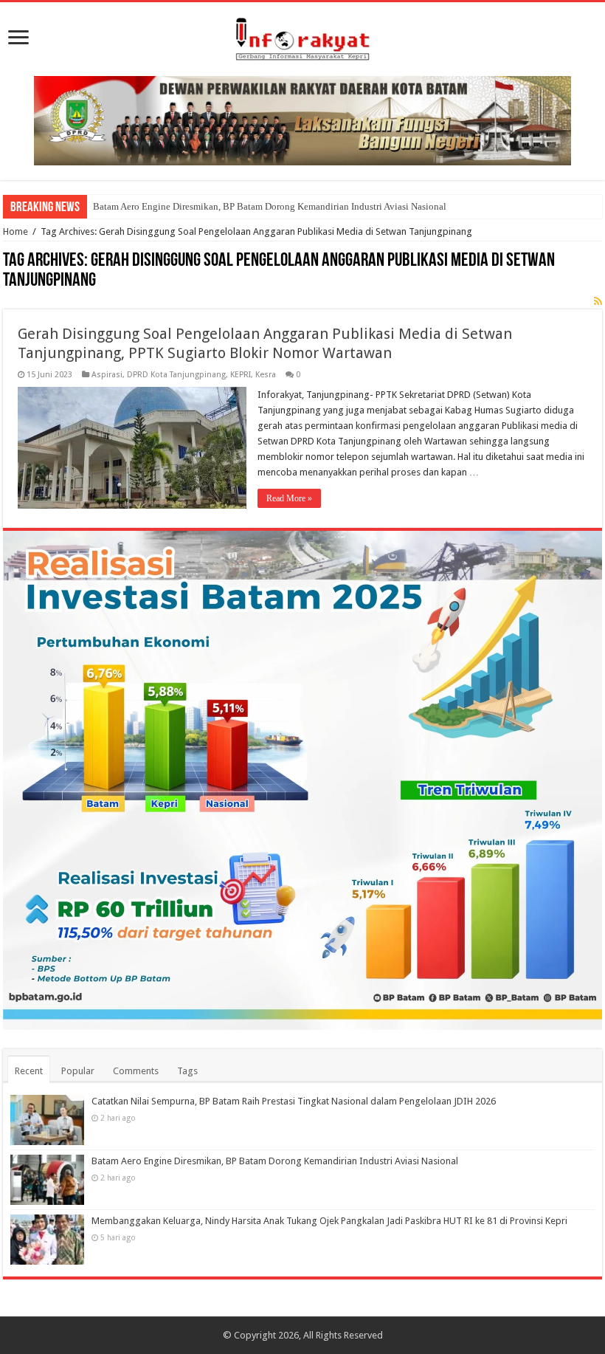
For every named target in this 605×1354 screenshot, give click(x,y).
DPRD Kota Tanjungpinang (176, 374)
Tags (187, 1070)
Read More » (289, 498)
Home (15, 231)
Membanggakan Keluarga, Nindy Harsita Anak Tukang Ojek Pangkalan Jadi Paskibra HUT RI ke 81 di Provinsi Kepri (329, 1220)
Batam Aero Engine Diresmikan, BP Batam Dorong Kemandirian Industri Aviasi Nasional (269, 206)
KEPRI (240, 374)
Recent (29, 1070)
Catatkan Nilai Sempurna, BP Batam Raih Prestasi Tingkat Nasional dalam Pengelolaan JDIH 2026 (293, 1101)
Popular (77, 1070)
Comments (136, 1070)
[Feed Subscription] (598, 301)
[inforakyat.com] (302, 36)
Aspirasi (106, 374)
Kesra (265, 374)
